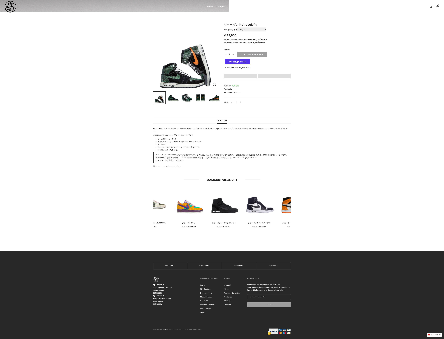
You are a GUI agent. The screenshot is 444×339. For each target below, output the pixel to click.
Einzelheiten (222, 121)
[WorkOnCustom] (10, 6)
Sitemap (227, 301)
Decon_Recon (206, 293)
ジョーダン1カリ (169, 223)
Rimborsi (227, 285)
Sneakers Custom (207, 305)
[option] (159, 97)
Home (202, 285)
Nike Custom (205, 289)
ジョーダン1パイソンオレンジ (275, 223)
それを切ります (230, 29)
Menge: (227, 49)
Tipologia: (228, 89)
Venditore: (228, 92)
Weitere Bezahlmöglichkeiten (237, 67)
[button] (240, 76)
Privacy (227, 289)
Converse (204, 301)
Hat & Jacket (205, 309)
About (202, 312)
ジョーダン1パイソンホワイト (204, 223)
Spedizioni (228, 297)
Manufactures (206, 297)
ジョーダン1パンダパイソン (239, 223)
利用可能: (227, 86)
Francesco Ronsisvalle (175, 330)
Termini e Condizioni (232, 293)
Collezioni (227, 305)
